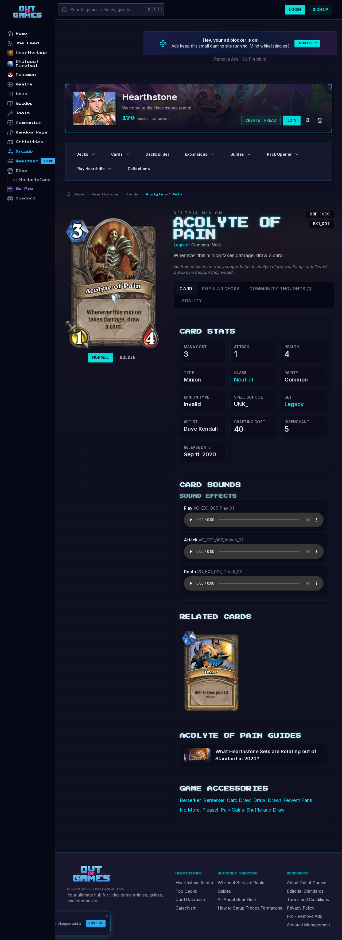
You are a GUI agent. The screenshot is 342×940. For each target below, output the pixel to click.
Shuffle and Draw (265, 810)
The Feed (27, 43)
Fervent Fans (297, 800)
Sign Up (320, 9)
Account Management (308, 924)
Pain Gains (232, 810)
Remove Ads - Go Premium (240, 59)
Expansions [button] (196, 154)
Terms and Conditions (308, 899)
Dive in (96, 923)
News (22, 93)
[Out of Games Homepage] (91, 874)
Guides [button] (237, 154)
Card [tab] (186, 288)
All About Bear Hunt (237, 899)
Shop (22, 170)
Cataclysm (186, 908)
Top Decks (186, 891)
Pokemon (26, 74)
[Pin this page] (68, 194)
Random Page (32, 132)
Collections (139, 169)
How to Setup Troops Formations (250, 908)
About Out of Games (306, 882)
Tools (23, 113)
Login (295, 9)
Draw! (274, 800)
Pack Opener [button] (279, 154)
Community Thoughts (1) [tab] (280, 288)
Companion (29, 122)
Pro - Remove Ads (304, 916)
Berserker (190, 800)
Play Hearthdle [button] (90, 169)
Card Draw (239, 800)
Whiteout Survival (27, 63)
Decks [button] (82, 154)
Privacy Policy (300, 908)
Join (292, 120)
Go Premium (307, 43)
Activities (29, 141)
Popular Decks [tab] (221, 288)
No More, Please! (199, 810)
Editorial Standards (305, 891)
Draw (259, 800)
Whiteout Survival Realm (242, 882)
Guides (224, 891)
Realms (24, 84)
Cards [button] (117, 154)
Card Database (190, 899)
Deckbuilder (157, 154)
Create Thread (261, 120)
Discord (26, 198)
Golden (127, 357)
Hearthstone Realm (194, 882)
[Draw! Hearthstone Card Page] (212, 668)
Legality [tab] (191, 300)
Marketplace (35, 179)
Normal (100, 357)
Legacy (181, 244)
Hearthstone (31, 52)
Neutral (243, 379)
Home (21, 33)
